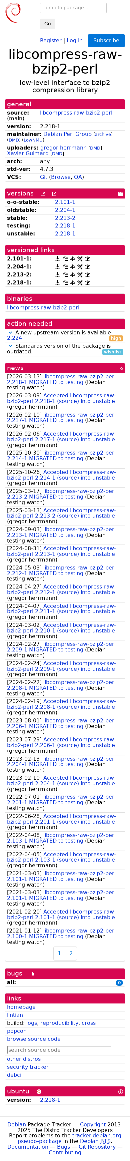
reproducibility (59, 1023)
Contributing (65, 1152)
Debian (16, 1124)
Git (43, 177)
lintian (15, 1015)
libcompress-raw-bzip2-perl (76, 113)
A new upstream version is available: (64, 335)
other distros (24, 1059)
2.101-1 (65, 202)
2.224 (14, 338)
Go (47, 23)
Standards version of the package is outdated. (64, 349)
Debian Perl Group (67, 134)
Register (51, 40)
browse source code (34, 1039)
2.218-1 (65, 225)
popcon (17, 1031)
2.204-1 (65, 210)
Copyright (93, 1124)
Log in (75, 40)
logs (31, 1023)
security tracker (28, 1067)
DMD (14, 140)
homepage (21, 1007)
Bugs (63, 1147)
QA (78, 177)
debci (14, 1075)
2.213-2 (65, 218)
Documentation (27, 1147)
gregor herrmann (63, 148)
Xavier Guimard (28, 153)
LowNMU (33, 140)
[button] (10, 332)
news (15, 368)
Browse (61, 177)
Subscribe (106, 40)
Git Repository (97, 1147)
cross (89, 1023)
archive (103, 134)
